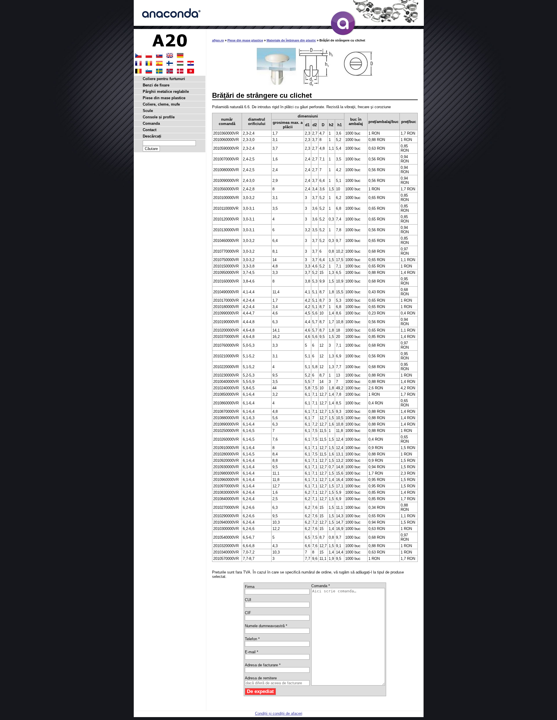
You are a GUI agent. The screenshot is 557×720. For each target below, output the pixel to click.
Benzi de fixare (156, 85)
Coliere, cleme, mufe (161, 104)
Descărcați (152, 136)
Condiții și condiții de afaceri (278, 713)
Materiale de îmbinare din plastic (291, 40)
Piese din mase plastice (245, 40)
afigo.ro (218, 40)
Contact (149, 130)
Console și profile (159, 117)
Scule (148, 110)
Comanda (151, 123)
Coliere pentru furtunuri (164, 79)
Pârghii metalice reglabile (166, 91)
